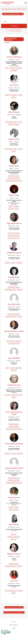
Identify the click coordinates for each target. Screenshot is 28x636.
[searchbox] (14, 17)
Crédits (14, 628)
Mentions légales (13, 624)
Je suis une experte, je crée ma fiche (14, 612)
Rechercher (14, 25)
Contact (14, 621)
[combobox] (14, 16)
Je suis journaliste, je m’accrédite (14, 607)
